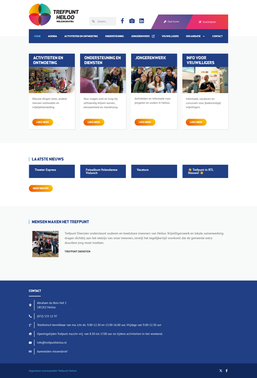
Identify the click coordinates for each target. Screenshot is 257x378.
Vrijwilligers (170, 36)
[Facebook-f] (122, 20)
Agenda (52, 36)
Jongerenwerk (141, 36)
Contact (217, 36)
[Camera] (132, 20)
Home (37, 36)
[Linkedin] (141, 20)
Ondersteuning (114, 36)
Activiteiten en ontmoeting (81, 36)
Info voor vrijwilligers (201, 60)
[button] (211, 223)
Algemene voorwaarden (43, 370)
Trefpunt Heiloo (67, 370)
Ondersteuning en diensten (102, 60)
